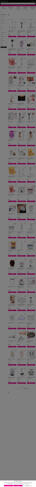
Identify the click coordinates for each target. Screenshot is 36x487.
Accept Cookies (8, 485)
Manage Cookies (27, 485)
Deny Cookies (18, 485)
